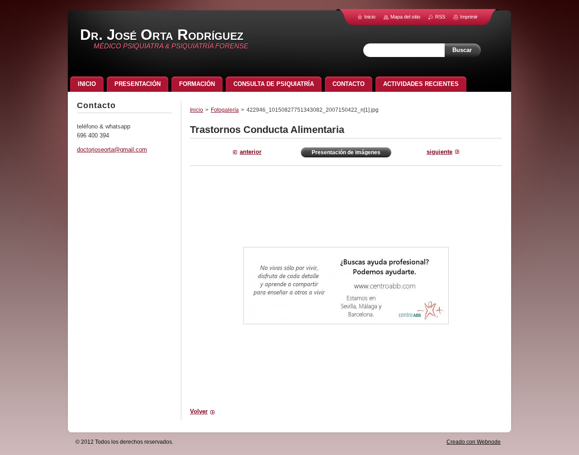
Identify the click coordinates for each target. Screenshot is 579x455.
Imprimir (469, 16)
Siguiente (439, 151)
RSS (440, 16)
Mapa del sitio (405, 16)
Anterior (250, 151)
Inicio (196, 110)
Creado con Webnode (473, 442)
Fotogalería (225, 110)
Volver (199, 411)
